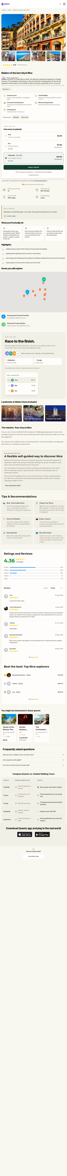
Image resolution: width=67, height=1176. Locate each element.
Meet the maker (11, 216)
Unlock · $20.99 (33, 167)
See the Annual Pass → (41, 181)
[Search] (60, 4)
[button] (33, 32)
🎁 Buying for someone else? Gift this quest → (33, 184)
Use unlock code (33, 856)
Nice (9, 10)
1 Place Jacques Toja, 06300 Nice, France (18, 325)
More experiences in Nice (13, 485)
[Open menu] (64, 4)
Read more (6, 89)
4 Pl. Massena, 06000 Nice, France (16, 318)
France (4, 10)
